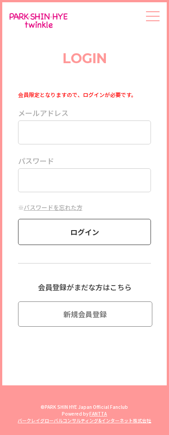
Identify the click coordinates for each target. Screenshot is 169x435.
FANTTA (98, 413)
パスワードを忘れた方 (53, 207)
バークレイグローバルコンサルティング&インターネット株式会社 (84, 420)
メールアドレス (43, 112)
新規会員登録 (85, 314)
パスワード (36, 160)
